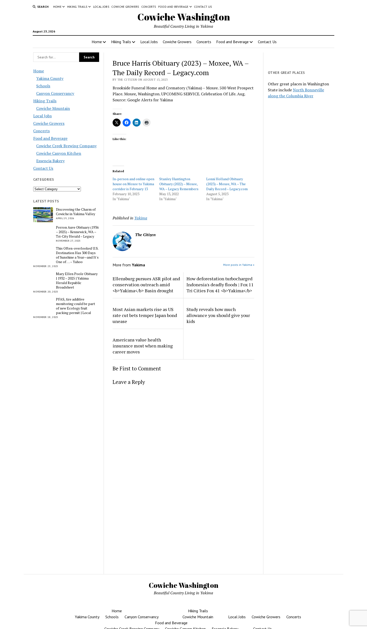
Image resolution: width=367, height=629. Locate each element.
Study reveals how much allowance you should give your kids (218, 315)
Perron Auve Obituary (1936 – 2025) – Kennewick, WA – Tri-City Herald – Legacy (77, 232)
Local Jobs (101, 6)
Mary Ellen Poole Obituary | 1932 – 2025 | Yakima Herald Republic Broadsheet (77, 281)
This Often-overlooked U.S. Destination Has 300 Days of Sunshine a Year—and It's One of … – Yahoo (77, 255)
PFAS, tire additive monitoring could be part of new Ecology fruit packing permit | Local (75, 306)
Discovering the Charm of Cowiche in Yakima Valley (76, 211)
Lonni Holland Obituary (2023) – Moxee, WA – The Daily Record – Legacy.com (227, 183)
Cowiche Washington (183, 16)
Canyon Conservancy (55, 93)
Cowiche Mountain (53, 108)
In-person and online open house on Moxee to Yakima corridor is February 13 (133, 183)
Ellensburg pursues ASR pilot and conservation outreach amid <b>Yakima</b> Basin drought (146, 285)
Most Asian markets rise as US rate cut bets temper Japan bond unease (145, 315)
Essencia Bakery (50, 160)
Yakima (140, 218)
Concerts (148, 6)
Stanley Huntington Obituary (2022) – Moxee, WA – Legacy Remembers (178, 183)
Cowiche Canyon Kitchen (58, 153)
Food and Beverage (173, 6)
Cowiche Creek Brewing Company (66, 146)
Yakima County (49, 78)
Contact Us (203, 6)
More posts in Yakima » (238, 265)
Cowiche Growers (125, 6)
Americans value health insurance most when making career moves (143, 346)
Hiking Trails (77, 6)
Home (57, 6)
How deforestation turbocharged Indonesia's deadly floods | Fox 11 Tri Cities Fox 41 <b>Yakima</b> (220, 285)
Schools (43, 86)
